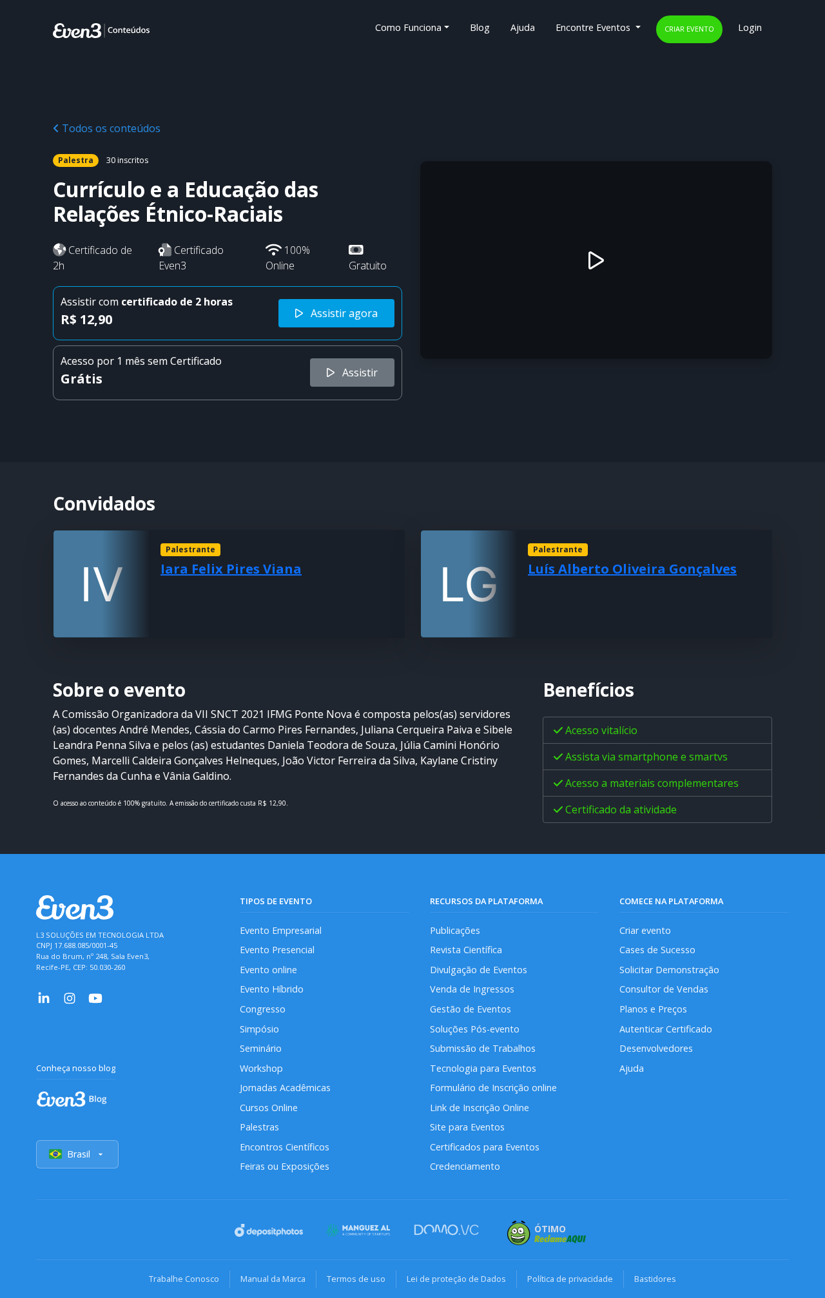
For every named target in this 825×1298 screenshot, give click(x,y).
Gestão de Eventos (470, 1009)
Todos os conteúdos (109, 128)
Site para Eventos (467, 1127)
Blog (480, 27)
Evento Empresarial (281, 930)
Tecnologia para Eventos (483, 1068)
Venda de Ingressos (472, 989)
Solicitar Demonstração (669, 970)
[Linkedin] (44, 997)
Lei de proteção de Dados (456, 1278)
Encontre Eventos (594, 27)
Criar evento (689, 29)
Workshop (261, 1068)
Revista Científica (466, 950)
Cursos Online (269, 1107)
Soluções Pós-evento (474, 1029)
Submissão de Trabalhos (483, 1048)
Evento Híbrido (272, 989)
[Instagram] (69, 997)
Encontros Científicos (284, 1147)
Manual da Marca (273, 1278)
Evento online (268, 970)
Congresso (263, 1009)
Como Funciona (408, 27)
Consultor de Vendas (663, 989)
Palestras (259, 1127)
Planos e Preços (653, 1009)
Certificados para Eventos (484, 1147)
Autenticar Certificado (665, 1029)
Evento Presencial (277, 950)
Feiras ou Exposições (284, 1166)
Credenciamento (465, 1166)
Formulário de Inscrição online (493, 1087)
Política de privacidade (570, 1278)
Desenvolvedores (656, 1048)
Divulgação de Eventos (478, 970)
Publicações (455, 930)
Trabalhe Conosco (184, 1278)
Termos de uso (356, 1278)
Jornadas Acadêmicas (285, 1087)
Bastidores (655, 1278)
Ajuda (522, 27)
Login (750, 27)
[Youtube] (95, 997)
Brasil (78, 1154)
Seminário (261, 1048)
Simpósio (259, 1029)
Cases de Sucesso (657, 950)
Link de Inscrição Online (479, 1107)
